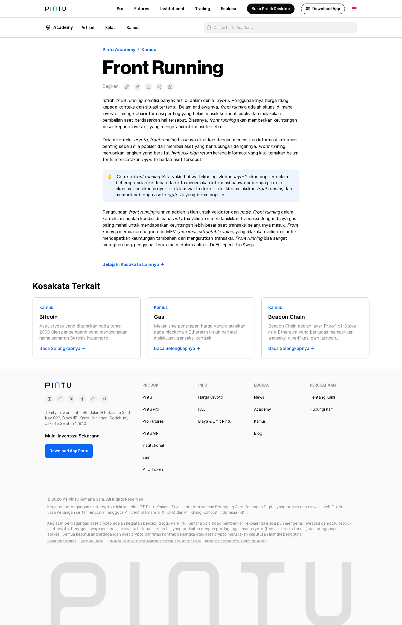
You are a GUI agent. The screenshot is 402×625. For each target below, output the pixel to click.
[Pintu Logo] (55, 9)
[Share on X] (126, 87)
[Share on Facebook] (137, 87)
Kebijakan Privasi (91, 540)
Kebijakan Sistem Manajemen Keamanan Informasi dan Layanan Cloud (154, 540)
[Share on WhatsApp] (170, 87)
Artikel (87, 27)
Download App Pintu (68, 451)
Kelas (110, 27)
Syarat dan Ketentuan (61, 540)
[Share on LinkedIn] (148, 87)
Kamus (133, 27)
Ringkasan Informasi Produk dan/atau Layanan (236, 540)
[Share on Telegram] (159, 87)
